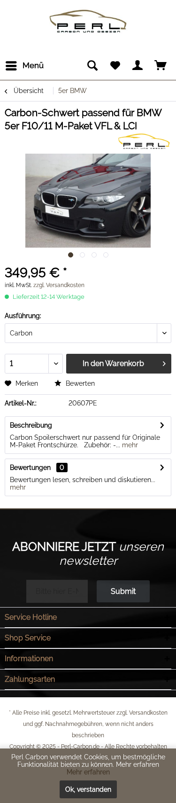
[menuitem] (24, 65)
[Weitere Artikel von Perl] (143, 141)
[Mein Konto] (138, 65)
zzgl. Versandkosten (58, 285)
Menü (33, 65)
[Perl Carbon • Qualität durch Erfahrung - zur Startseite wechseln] (88, 13)
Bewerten (79, 383)
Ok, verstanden (88, 789)
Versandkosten (148, 712)
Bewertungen (30, 467)
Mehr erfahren (88, 772)
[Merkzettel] (115, 65)
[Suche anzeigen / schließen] (92, 65)
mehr (129, 445)
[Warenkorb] (161, 65)
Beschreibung (31, 425)
